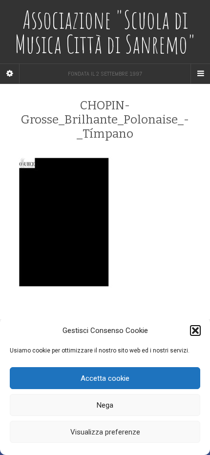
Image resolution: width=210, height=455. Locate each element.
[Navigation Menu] (200, 73)
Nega (105, 405)
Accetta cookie (105, 378)
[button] (195, 330)
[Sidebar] (10, 73)
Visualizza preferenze (105, 432)
